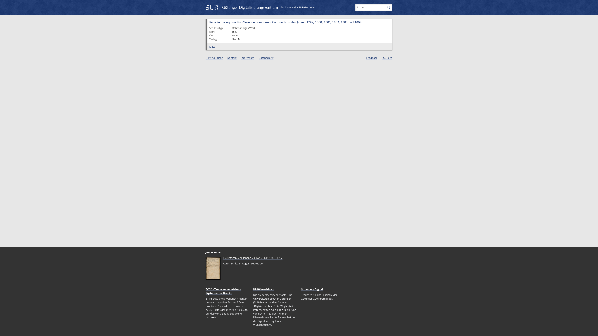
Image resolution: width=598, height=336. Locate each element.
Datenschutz (266, 58)
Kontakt (232, 58)
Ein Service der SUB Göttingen (298, 7)
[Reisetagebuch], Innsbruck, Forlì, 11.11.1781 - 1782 (252, 258)
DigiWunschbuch (263, 289)
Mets (212, 46)
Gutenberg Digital (312, 289)
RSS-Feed (387, 58)
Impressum (247, 58)
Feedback (371, 58)
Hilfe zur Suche (214, 58)
